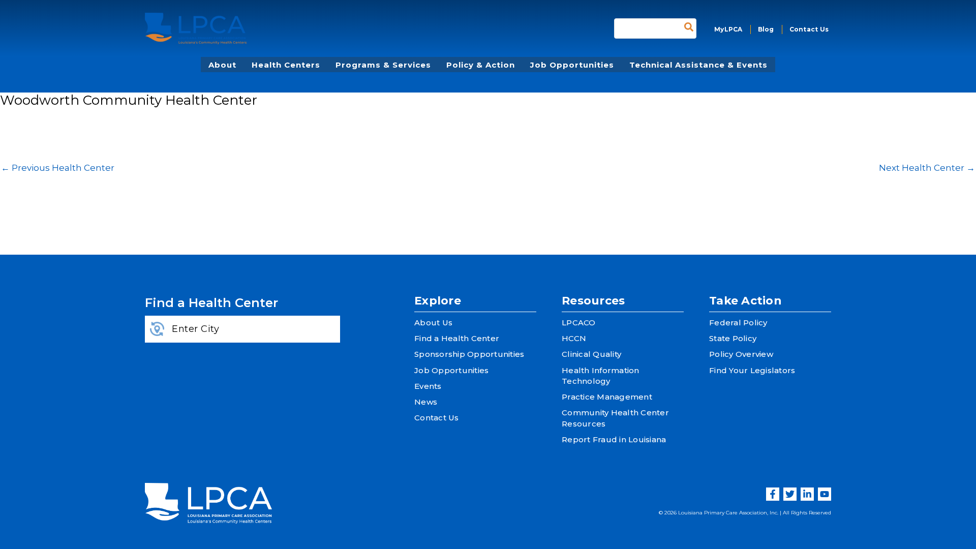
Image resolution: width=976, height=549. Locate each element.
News (425, 402)
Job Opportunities (451, 370)
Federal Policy (738, 322)
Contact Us (436, 417)
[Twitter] (790, 494)
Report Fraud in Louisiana (614, 439)
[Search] (688, 29)
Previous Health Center (57, 168)
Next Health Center (927, 168)
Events (428, 386)
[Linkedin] (807, 494)
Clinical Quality (591, 354)
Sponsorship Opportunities (469, 354)
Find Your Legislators (752, 370)
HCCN (574, 338)
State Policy (732, 338)
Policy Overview (741, 354)
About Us (433, 322)
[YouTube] (824, 494)
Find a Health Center (456, 338)
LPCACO (579, 322)
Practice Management (607, 397)
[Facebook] (772, 494)
